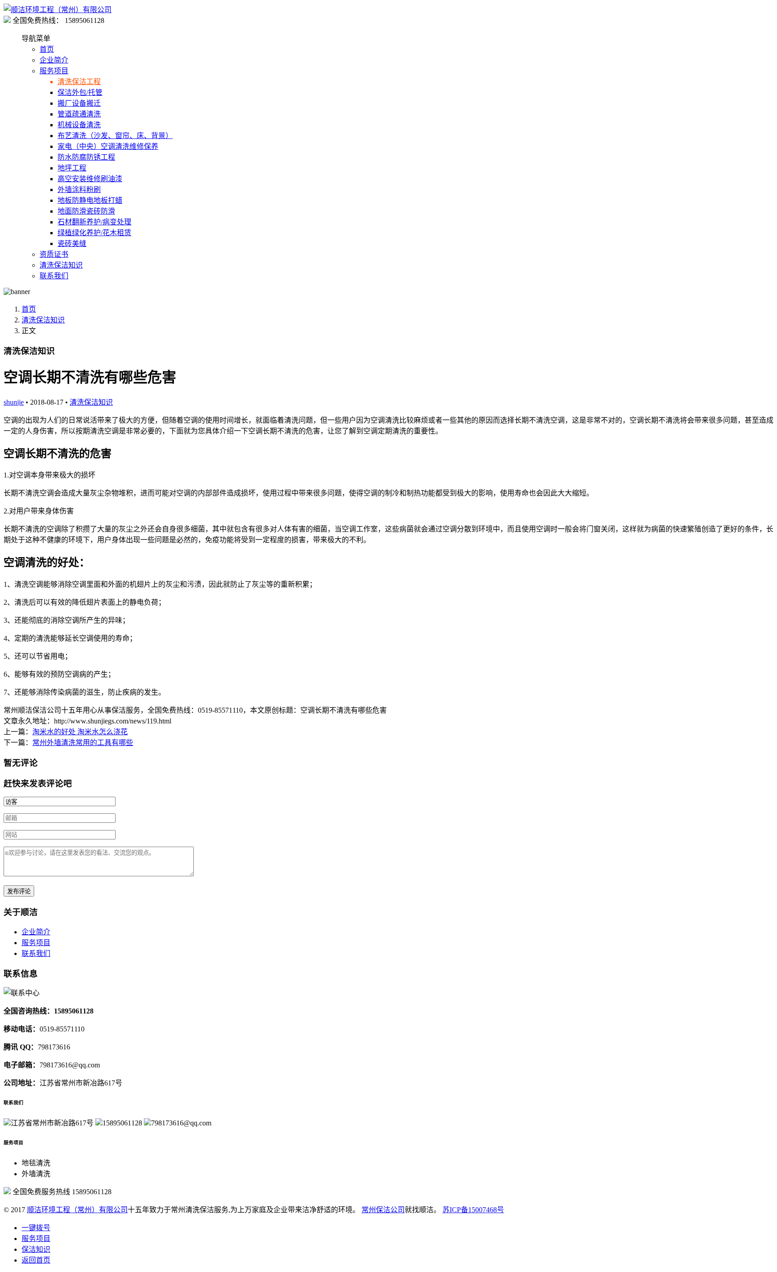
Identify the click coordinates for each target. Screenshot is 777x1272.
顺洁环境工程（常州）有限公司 (77, 1210)
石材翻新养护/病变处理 (94, 222)
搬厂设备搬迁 (79, 103)
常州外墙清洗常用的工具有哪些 (82, 742)
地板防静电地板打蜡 (90, 200)
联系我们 (54, 276)
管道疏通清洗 (79, 114)
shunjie (14, 402)
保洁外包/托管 (80, 92)
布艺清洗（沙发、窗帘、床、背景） (115, 135)
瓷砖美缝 (72, 243)
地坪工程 (72, 168)
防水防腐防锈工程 (86, 157)
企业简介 (54, 60)
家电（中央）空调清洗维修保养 (108, 146)
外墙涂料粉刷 (79, 189)
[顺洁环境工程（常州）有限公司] (58, 9)
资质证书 (54, 254)
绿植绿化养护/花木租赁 (94, 233)
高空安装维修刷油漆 (90, 179)
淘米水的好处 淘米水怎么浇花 (80, 732)
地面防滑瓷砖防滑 (86, 211)
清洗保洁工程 (79, 81)
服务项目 (54, 71)
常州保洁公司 (383, 1210)
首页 (47, 49)
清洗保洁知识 (61, 265)
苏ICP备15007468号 (473, 1210)
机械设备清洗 (79, 125)
